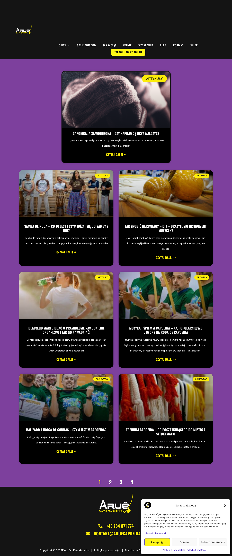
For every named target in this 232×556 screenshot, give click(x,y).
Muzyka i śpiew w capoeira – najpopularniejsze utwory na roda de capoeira (165, 330)
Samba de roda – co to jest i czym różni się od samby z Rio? (66, 228)
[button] (225, 505)
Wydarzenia (145, 45)
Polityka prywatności (107, 550)
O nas (62, 45)
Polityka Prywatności (197, 550)
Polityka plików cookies (174, 550)
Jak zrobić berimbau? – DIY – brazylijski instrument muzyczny (166, 228)
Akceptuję (157, 542)
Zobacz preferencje (213, 542)
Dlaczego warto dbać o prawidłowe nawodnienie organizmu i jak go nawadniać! (66, 330)
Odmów (184, 542)
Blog (163, 45)
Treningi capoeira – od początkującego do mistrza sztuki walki (165, 431)
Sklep (194, 45)
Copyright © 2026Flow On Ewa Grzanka (65, 550)
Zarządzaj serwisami (156, 533)
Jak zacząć (110, 45)
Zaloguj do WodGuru (128, 52)
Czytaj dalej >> (116, 154)
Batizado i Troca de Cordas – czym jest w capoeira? (66, 429)
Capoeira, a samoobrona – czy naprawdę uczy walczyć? (116, 133)
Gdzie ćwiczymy (86, 45)
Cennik (127, 45)
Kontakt (178, 45)
